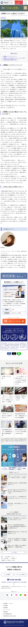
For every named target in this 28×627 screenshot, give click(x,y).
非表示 (15, 53)
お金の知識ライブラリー (10, 556)
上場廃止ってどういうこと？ (9, 56)
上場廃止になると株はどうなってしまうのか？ (14, 58)
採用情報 (5, 607)
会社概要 (5, 605)
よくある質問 (7, 574)
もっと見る (14, 552)
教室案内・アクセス (8, 603)
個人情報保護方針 (7, 614)
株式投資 (3, 18)
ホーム (1, 557)
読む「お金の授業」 (5, 558)
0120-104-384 (15, 579)
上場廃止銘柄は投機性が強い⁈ (10, 59)
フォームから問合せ (20, 574)
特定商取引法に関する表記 (9, 616)
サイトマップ (6, 609)
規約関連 (5, 611)
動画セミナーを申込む (15, 321)
